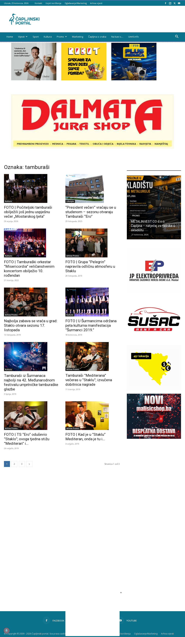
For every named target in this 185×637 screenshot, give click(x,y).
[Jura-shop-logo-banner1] (92, 147)
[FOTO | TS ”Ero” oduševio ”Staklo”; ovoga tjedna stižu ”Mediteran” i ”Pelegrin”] (31, 415)
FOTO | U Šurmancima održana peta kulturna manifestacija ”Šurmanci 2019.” (91, 325)
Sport (36, 36)
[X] (175, 3)
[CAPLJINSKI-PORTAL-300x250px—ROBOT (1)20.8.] (83, 79)
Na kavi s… (117, 36)
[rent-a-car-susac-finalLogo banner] (154, 340)
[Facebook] (165, 3)
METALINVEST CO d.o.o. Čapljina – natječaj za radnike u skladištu (153, 225)
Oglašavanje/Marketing (76, 3)
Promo (60, 36)
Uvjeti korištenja (53, 3)
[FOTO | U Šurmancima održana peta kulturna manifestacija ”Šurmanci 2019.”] (92, 302)
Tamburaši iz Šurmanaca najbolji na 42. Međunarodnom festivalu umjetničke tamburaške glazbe (31, 382)
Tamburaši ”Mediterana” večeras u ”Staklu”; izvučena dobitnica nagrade (88, 380)
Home (10, 36)
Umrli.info (133, 36)
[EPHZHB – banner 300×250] (154, 292)
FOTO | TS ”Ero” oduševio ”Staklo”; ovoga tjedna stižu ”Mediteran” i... (26, 439)
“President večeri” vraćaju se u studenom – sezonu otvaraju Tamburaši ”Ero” (90, 212)
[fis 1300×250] (133, 61)
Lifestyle (70, 201)
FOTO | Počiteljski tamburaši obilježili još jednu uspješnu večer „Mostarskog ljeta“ (28, 212)
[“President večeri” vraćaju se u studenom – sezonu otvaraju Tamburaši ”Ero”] (92, 188)
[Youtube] (179, 3)
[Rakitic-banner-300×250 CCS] (33, 79)
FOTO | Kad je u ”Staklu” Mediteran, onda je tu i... (85, 436)
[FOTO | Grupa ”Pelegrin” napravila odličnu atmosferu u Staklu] (92, 243)
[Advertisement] (154, 506)
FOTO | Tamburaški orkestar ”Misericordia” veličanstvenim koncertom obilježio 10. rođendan (29, 269)
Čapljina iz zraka (97, 36)
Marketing (77, 36)
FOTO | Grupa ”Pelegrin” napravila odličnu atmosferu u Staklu (90, 266)
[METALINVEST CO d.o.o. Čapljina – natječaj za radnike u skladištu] (154, 207)
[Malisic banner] (154, 438)
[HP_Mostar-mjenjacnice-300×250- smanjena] (154, 389)
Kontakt (38, 3)
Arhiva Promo (72, 256)
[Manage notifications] (6, 630)
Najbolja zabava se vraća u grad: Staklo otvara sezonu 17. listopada (30, 325)
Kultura (48, 36)
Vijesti (21, 36)
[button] (176, 37)
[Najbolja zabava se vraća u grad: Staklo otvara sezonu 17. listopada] (31, 302)
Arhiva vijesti (96, 3)
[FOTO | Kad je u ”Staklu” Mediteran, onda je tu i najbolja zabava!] (92, 415)
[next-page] (29, 464)
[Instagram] (170, 3)
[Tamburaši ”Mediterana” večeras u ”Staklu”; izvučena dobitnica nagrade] (92, 356)
